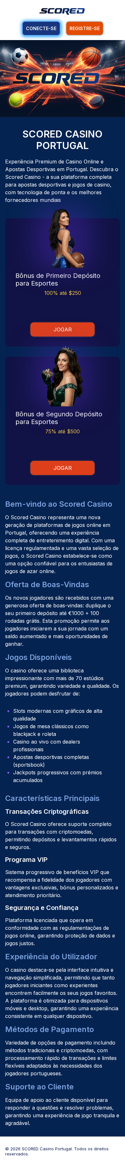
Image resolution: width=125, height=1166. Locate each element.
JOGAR (63, 329)
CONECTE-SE (41, 28)
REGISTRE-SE (85, 28)
